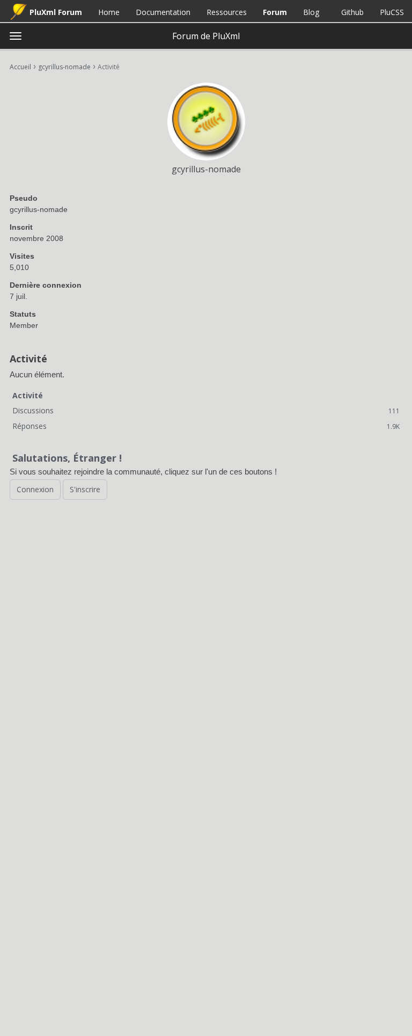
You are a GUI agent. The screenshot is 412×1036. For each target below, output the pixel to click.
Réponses (206, 426)
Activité (27, 395)
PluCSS (392, 12)
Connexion (35, 489)
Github (352, 12)
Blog (311, 12)
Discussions (206, 410)
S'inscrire (85, 489)
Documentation (163, 12)
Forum (275, 12)
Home (109, 12)
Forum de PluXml (206, 36)
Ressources (227, 12)
